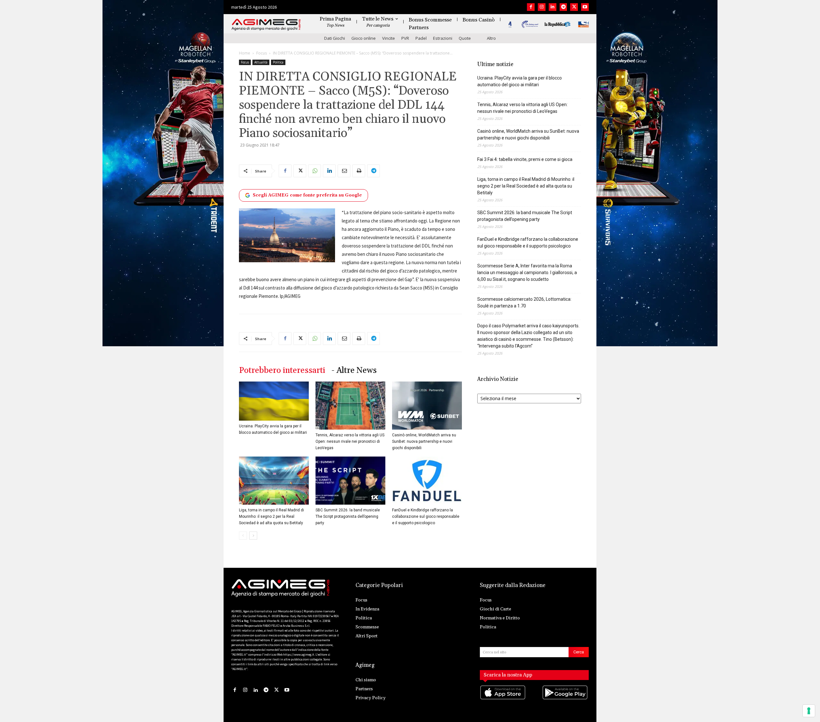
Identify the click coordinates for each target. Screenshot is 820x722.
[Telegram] (563, 7)
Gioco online (363, 38)
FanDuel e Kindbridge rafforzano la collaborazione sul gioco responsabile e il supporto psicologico (425, 516)
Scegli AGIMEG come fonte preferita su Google (307, 195)
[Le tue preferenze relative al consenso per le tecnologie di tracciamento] (809, 711)
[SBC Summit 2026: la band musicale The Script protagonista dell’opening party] (350, 481)
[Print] (358, 170)
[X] (574, 7)
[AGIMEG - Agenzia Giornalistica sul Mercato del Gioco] (266, 25)
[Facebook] (531, 7)
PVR (405, 38)
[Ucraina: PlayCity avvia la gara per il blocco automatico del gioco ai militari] (274, 401)
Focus (261, 53)
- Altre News (354, 370)
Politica (278, 62)
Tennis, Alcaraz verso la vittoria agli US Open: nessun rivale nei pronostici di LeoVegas (350, 441)
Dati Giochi (334, 38)
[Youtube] (585, 7)
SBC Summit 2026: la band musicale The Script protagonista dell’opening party (348, 516)
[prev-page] (243, 536)
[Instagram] (541, 7)
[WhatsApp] (314, 170)
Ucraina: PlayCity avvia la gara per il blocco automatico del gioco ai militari (519, 81)
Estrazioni (442, 38)
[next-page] (253, 536)
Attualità (260, 62)
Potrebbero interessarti (282, 370)
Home (244, 53)
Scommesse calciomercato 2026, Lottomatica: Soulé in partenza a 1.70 (524, 302)
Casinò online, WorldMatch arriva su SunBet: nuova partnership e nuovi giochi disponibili (424, 441)
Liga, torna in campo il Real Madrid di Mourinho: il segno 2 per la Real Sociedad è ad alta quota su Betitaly (271, 516)
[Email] (344, 170)
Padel (421, 38)
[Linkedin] (552, 7)
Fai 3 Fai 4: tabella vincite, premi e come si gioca (524, 159)
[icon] (503, 699)
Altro (491, 38)
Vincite (388, 38)
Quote (465, 38)
